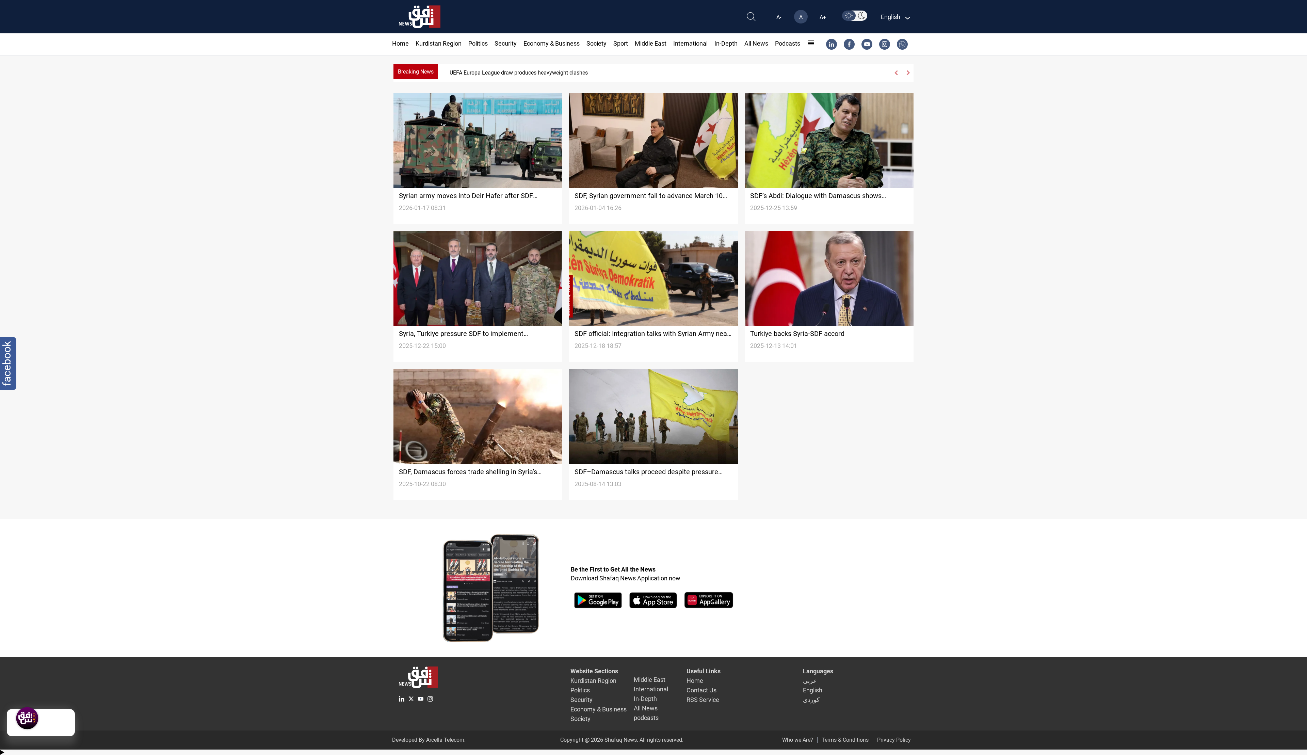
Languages (818, 671)
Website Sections (594, 671)
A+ (823, 17)
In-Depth (726, 43)
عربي (810, 680)
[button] (896, 73)
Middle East (650, 43)
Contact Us (701, 690)
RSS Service (703, 699)
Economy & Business (551, 43)
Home (400, 43)
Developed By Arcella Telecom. (429, 740)
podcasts (787, 43)
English (812, 690)
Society (596, 43)
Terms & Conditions (845, 740)
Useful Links (704, 671)
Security (506, 43)
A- (778, 17)
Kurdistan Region (439, 43)
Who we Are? (797, 740)
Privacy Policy (894, 740)
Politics (478, 43)
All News (756, 43)
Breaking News (416, 71)
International (690, 43)
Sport (620, 43)
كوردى (811, 699)
